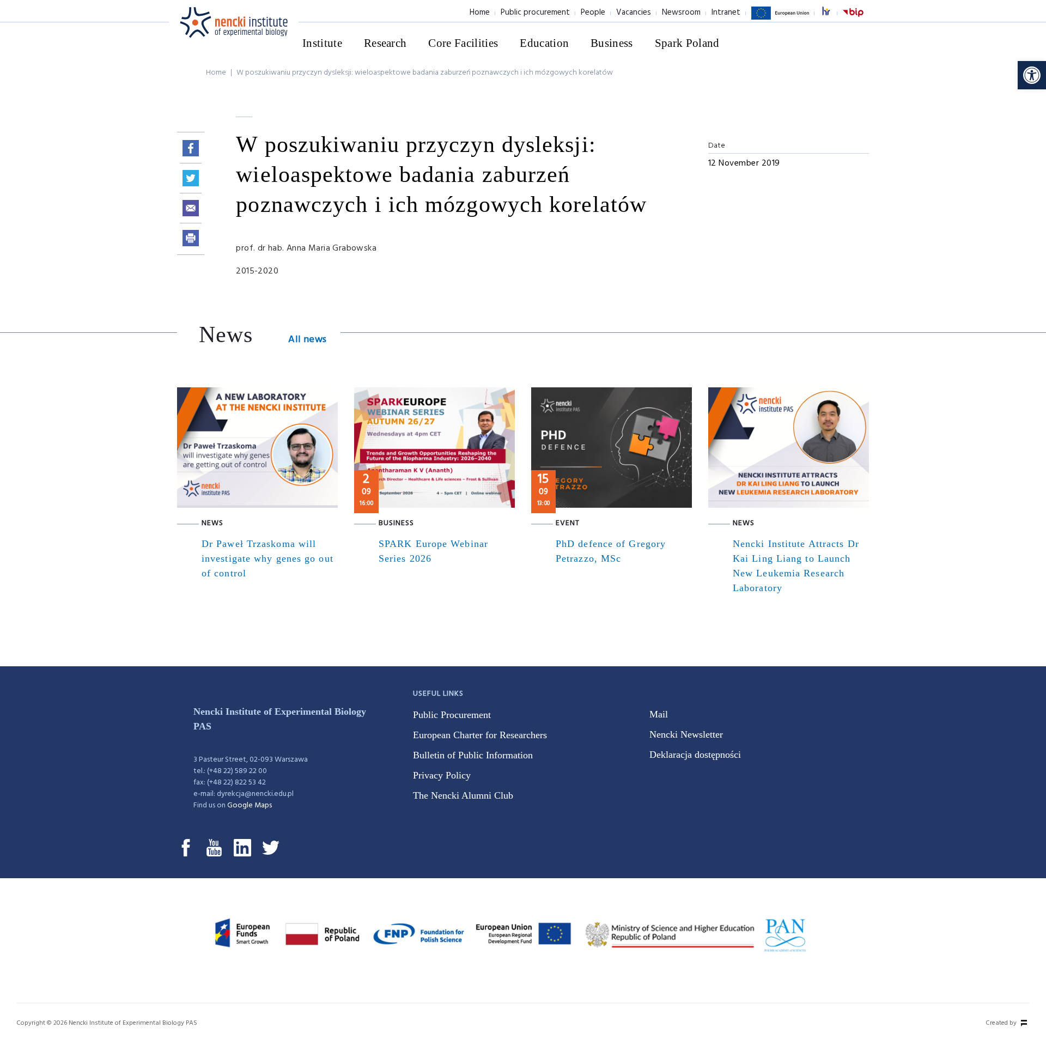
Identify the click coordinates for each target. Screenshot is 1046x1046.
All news (307, 340)
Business (612, 43)
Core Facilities (463, 43)
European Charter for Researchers (480, 734)
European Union (780, 19)
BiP (853, 19)
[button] (1032, 75)
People (593, 12)
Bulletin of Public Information (473, 755)
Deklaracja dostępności (695, 754)
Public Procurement (452, 714)
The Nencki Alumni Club (463, 795)
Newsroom (681, 12)
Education (544, 43)
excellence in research (831, 13)
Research (385, 43)
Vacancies (633, 12)
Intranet (725, 12)
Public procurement (535, 12)
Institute (322, 43)
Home (480, 12)
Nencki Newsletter (686, 734)
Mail (658, 714)
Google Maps (249, 805)
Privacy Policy (442, 775)
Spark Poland (687, 43)
